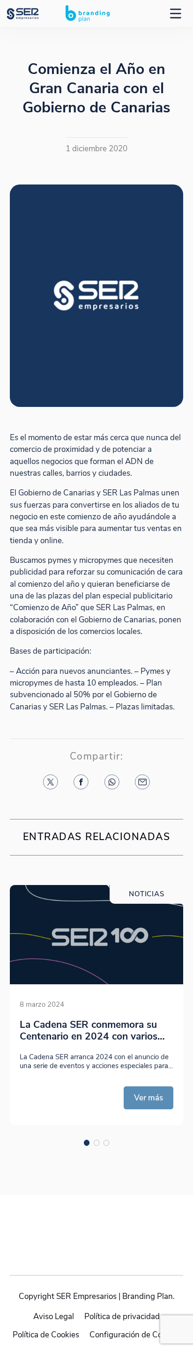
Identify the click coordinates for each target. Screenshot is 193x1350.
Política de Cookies (46, 1335)
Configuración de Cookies (134, 1335)
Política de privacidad (122, 1317)
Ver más (148, 1097)
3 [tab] (107, 1143)
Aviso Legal (53, 1317)
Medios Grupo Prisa (96, 1248)
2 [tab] (97, 1143)
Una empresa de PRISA (96, 1225)
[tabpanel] (96, 1005)
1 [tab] (87, 1143)
